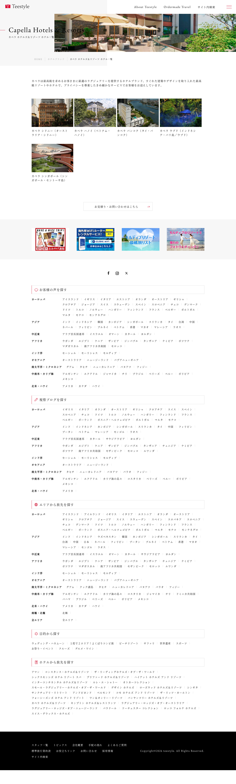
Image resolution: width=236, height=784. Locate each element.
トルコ (80, 309)
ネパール (67, 327)
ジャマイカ (110, 373)
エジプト (84, 341)
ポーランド (85, 419)
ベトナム (119, 327)
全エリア (67, 620)
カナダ (83, 386)
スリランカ (156, 322)
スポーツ (181, 643)
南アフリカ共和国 (95, 346)
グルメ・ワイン (85, 648)
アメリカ (67, 386)
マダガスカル (70, 346)
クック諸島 (86, 587)
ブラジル (138, 373)
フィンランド (135, 309)
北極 (65, 613)
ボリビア (184, 373)
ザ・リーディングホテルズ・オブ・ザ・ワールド (124, 672)
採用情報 (107, 751)
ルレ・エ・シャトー (105, 682)
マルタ (66, 315)
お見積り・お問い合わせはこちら (116, 206)
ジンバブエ (131, 341)
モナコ (80, 315)
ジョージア (88, 304)
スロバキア (175, 519)
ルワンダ (149, 451)
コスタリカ (134, 478)
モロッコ (116, 346)
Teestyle (17, 7)
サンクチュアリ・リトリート (49, 692)
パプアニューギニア (126, 360)
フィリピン (85, 327)
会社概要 (77, 745)
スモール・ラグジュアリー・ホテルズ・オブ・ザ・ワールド (69, 687)
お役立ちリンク (65, 751)
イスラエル (96, 334)
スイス (104, 304)
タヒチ (84, 366)
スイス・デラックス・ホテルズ (51, 713)
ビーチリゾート (129, 643)
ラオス (177, 327)
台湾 (181, 322)
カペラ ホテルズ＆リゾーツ (49, 703)
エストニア (123, 299)
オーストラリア (72, 360)
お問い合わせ (89, 751)
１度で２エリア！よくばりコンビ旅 (92, 643)
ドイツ (66, 309)
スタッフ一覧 (40, 745)
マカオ (145, 327)
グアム (70, 366)
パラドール (110, 708)
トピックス (60, 745)
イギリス (89, 299)
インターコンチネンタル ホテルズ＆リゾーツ (60, 682)
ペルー (169, 373)
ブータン (67, 431)
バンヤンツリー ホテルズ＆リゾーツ (150, 697)
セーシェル (69, 353)
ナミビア (167, 341)
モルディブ (110, 353)
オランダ (141, 299)
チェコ (175, 304)
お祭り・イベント (43, 648)
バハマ (66, 599)
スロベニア (159, 304)
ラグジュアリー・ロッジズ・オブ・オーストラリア (153, 703)
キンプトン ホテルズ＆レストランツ (93, 703)
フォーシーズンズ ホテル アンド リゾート (58, 697)
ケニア (99, 341)
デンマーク (191, 304)
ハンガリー (115, 309)
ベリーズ (154, 373)
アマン (36, 672)
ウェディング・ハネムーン (48, 643)
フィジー (142, 366)
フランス (154, 309)
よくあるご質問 (117, 745)
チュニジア (169, 445)
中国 (192, 322)
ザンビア (113, 341)
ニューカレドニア (104, 366)
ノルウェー (96, 309)
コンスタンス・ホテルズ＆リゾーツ (67, 672)
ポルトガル (188, 309)
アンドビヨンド (82, 692)
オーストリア (160, 299)
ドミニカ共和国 (186, 594)
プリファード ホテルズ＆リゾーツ (108, 677)
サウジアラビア (115, 438)
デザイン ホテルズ (122, 687)
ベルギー (170, 309)
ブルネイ (103, 327)
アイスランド (70, 299)
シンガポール (135, 322)
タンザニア (150, 341)
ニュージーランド (98, 360)
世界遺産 (165, 643)
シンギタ (192, 687)
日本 (86, 541)
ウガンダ (67, 341)
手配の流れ (95, 745)
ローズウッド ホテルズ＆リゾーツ (161, 687)
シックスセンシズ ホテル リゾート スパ (57, 677)
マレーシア (161, 327)
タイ (170, 322)
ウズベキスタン (107, 536)
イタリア (105, 299)
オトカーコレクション (137, 682)
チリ (125, 373)
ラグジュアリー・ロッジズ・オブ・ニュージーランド (65, 708)
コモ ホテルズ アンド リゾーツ (135, 692)
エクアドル (91, 373)
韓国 (100, 322)
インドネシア (84, 322)
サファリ (149, 643)
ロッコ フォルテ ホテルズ (180, 708)
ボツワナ (184, 341)
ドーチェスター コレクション (140, 708)
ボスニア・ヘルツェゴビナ (114, 419)
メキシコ (67, 379)
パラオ (127, 471)
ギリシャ (179, 299)
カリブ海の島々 (112, 478)
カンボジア (115, 322)
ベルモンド (104, 692)
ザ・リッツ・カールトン (175, 692)
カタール (130, 334)
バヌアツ (125, 366)
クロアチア (69, 304)
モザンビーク (114, 451)
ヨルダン (146, 334)
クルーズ (64, 648)
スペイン (141, 304)
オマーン (114, 334)
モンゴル (119, 431)
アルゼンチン (70, 373)
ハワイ (96, 386)
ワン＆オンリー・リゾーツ (106, 697)
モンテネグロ (97, 315)
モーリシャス (89, 353)
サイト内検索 (40, 756)
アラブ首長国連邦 (73, 334)
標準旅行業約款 (41, 751)
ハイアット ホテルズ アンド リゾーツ (158, 677)
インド (66, 322)
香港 (132, 327)
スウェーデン (122, 304)
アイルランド (92, 514)
